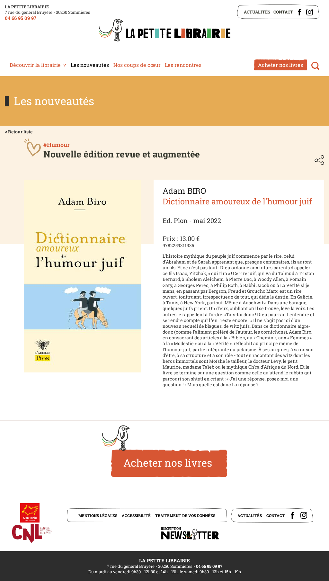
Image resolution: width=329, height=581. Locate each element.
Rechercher (315, 65)
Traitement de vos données (185, 515)
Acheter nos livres (280, 64)
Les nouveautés (90, 64)
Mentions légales (97, 515)
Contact (283, 12)
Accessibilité (136, 515)
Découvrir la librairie (35, 64)
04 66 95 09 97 (20, 18)
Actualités (257, 12)
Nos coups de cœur (137, 64)
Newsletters (190, 533)
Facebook (299, 12)
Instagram (309, 12)
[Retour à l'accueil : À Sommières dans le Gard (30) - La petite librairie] (164, 31)
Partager (319, 160)
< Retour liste (18, 132)
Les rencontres (183, 64)
